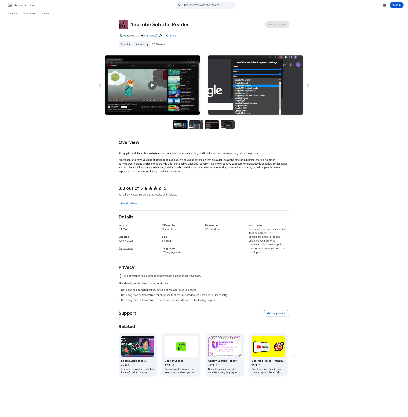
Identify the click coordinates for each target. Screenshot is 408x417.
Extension (125, 44)
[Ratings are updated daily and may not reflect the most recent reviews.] (160, 36)
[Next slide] (308, 85)
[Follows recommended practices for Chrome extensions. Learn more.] (121, 36)
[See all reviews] (129, 203)
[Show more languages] (179, 252)
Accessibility (142, 44)
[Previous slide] (100, 85)
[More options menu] (378, 5)
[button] (384, 5)
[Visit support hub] (276, 313)
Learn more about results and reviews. (155, 194)
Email (213, 229)
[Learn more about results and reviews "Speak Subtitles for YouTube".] (129, 365)
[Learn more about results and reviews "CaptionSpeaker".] (172, 365)
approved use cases (184, 290)
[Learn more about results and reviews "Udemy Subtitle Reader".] (216, 365)
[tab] (12, 13)
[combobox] (209, 5)
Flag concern (126, 248)
